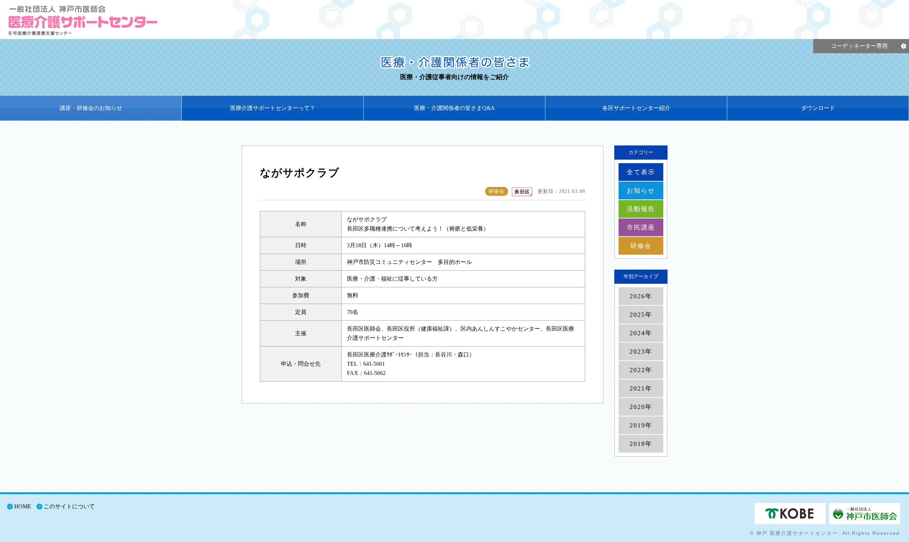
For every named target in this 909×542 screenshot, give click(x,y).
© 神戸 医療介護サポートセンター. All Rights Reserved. (826, 533)
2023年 (641, 351)
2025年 (641, 314)
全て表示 (641, 172)
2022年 (641, 370)
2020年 (641, 406)
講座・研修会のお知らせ (91, 108)
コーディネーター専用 (859, 46)
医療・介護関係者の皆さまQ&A (454, 108)
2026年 (641, 296)
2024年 (641, 333)
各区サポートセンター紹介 (636, 108)
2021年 (641, 388)
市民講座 (641, 227)
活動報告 (641, 208)
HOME (22, 506)
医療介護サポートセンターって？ (272, 108)
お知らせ (641, 190)
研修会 (641, 245)
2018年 (641, 443)
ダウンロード (818, 108)
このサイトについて (69, 506)
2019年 (641, 425)
